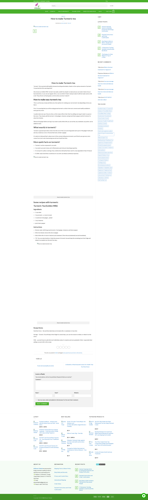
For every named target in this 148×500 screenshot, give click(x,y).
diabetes (100, 111)
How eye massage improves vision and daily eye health (105, 83)
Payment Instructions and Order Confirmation (107, 36)
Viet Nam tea (108, 175)
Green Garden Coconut (103, 118)
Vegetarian (100, 170)
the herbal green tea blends (104, 165)
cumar (64, 352)
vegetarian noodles (102, 172)
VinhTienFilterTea (102, 180)
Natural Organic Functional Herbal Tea (105, 134)
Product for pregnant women (104, 145)
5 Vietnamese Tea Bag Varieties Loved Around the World (108, 49)
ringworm (111, 147)
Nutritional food (101, 140)
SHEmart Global (38, 468)
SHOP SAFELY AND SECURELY (105, 98)
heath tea (100, 123)
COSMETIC (52, 11)
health (105, 121)
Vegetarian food (107, 170)
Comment (38, 379)
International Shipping (60, 480)
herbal (105, 123)
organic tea (100, 142)
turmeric (74, 352)
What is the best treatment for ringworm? (105, 68)
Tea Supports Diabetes (103, 160)
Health (63, 16)
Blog (107, 1)
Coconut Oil (109, 108)
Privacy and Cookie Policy (61, 476)
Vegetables (100, 167)
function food (101, 116)
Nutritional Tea (109, 140)
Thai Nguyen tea (101, 162)
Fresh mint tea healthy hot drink (45, 366)
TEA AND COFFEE (76, 11)
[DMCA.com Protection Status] (100, 464)
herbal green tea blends (103, 126)
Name (37, 392)
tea (71, 352)
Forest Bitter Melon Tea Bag (104, 113)
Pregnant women (108, 142)
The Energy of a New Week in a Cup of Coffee (107, 55)
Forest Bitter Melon (107, 111)
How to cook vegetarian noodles (105, 131)
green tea (68, 352)
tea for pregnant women (103, 157)
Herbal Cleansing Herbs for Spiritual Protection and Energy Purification (108, 29)
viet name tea (79, 352)
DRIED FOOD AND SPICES (89, 11)
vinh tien (106, 177)
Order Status (57, 483)
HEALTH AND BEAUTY (63, 11)
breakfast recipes (102, 108)
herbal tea (100, 128)
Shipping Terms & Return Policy (62, 468)
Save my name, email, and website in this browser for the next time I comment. (58, 400)
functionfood (108, 116)
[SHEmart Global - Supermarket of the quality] (41, 5)
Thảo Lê (69, 23)
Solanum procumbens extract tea (105, 152)
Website (76, 392)
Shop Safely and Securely (60, 472)
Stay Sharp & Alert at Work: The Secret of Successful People (107, 42)
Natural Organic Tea (102, 137)
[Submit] (106, 6)
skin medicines (101, 150)
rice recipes (104, 147)
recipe (99, 147)
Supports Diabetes (102, 155)
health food (110, 121)
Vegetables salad (108, 167)
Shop (46, 11)
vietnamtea (100, 177)
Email (56, 392)
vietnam (110, 172)
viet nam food (101, 175)
